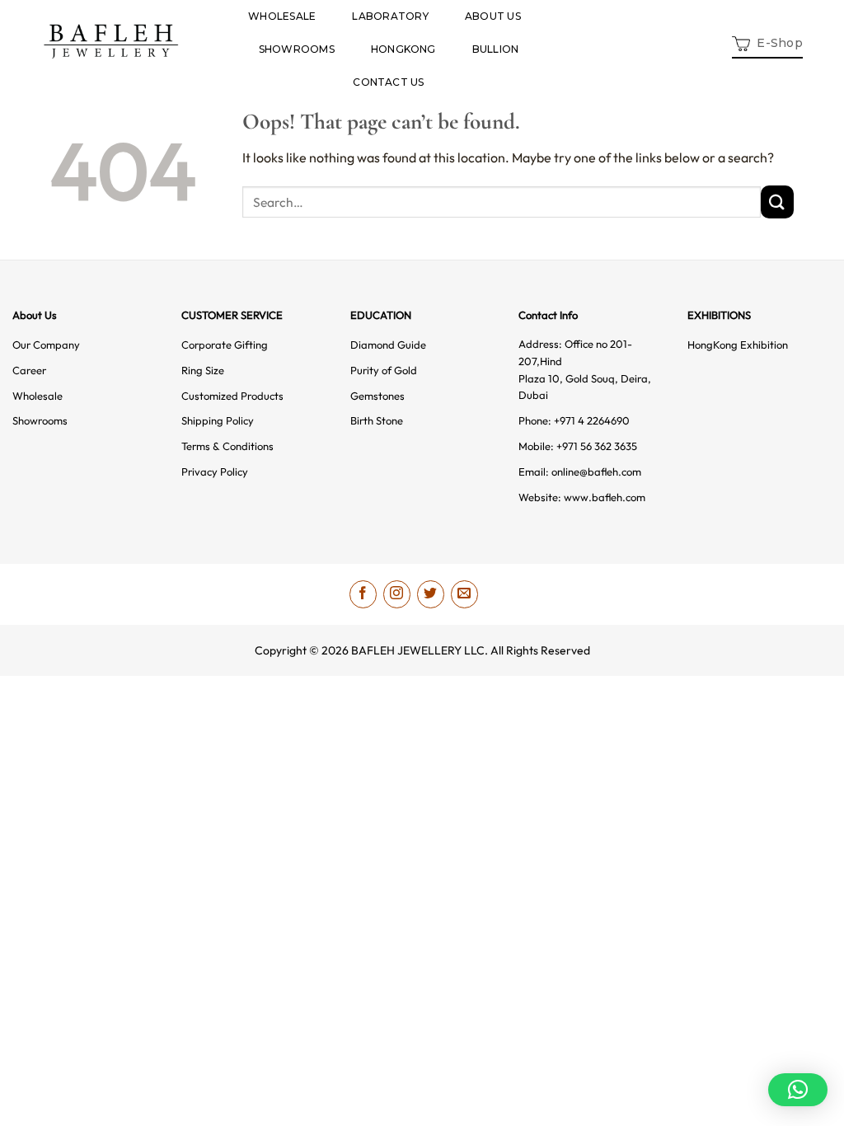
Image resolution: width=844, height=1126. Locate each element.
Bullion (495, 49)
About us (493, 16)
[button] (767, 41)
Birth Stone (376, 420)
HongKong (403, 49)
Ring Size (202, 370)
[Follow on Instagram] (396, 594)
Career (29, 370)
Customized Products (232, 395)
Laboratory (390, 16)
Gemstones (377, 395)
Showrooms (297, 49)
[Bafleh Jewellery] (111, 41)
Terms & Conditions (227, 446)
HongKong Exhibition (737, 344)
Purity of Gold (383, 370)
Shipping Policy (217, 420)
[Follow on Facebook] (363, 594)
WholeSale (282, 16)
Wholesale (37, 395)
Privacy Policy (214, 471)
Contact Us (388, 82)
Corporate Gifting (224, 344)
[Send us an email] (464, 594)
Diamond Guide (388, 344)
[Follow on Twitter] (430, 594)
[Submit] (777, 201)
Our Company (46, 344)
